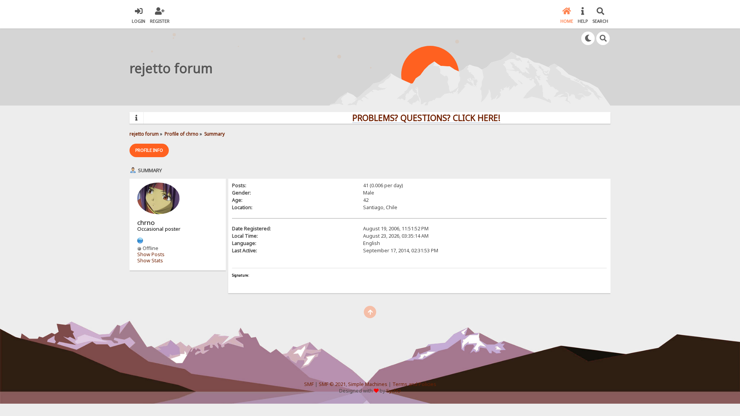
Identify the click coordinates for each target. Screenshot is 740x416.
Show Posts (151, 254)
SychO (393, 390)
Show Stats (150, 260)
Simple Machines (367, 384)
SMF (309, 384)
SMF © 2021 (332, 384)
